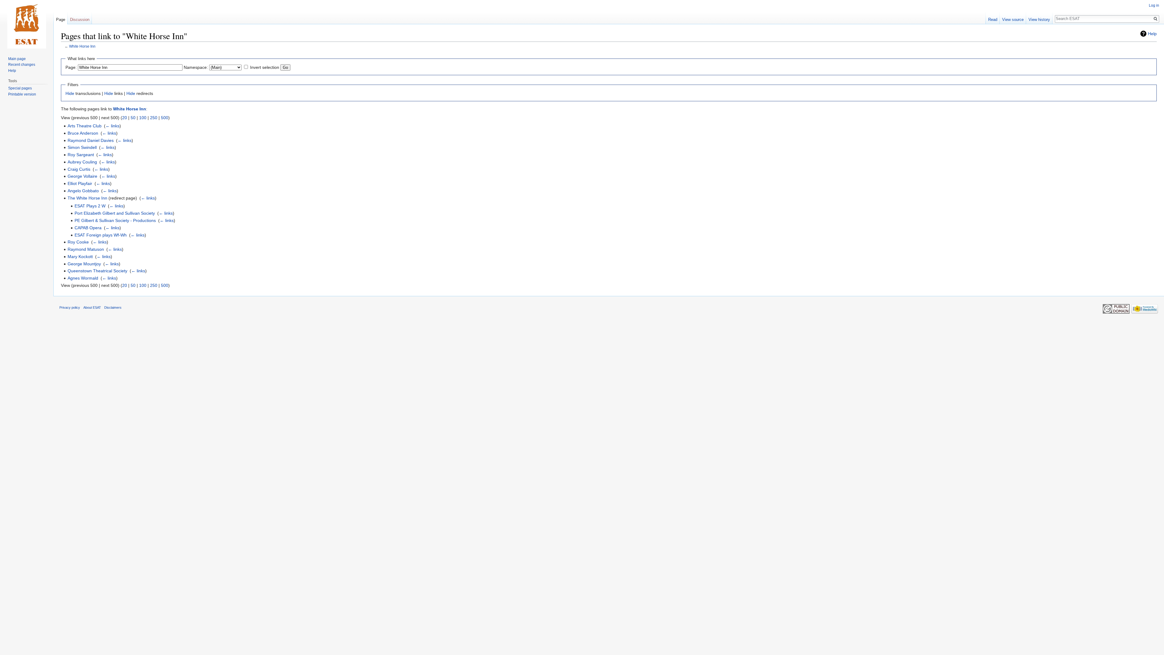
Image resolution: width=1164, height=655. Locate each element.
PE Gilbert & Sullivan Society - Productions (115, 220)
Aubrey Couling (82, 162)
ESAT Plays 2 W (90, 205)
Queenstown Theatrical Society (97, 270)
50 (133, 117)
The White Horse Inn (87, 198)
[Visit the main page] (26, 24)
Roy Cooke (78, 242)
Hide (69, 93)
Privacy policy (69, 307)
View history (1039, 19)
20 (124, 117)
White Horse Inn (82, 46)
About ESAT (92, 307)
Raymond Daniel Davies (91, 140)
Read (992, 19)
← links (112, 125)
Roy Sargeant (81, 154)
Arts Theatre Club (85, 125)
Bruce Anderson (83, 133)
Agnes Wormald (83, 278)
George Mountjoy (84, 263)
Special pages (20, 88)
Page (60, 19)
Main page (17, 59)
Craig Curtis (79, 169)
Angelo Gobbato (83, 190)
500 (164, 117)
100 (142, 117)
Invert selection (264, 67)
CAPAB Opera (88, 227)
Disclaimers (113, 307)
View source (1013, 19)
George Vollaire (82, 176)
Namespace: (196, 67)
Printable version (22, 94)
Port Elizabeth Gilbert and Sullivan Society (115, 213)
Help (1152, 33)
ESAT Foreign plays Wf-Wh (101, 235)
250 (153, 117)
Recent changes (21, 64)
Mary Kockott (80, 256)
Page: (71, 67)
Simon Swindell (82, 147)
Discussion (79, 19)
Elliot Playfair (80, 183)
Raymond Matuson (86, 249)
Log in (1154, 5)
